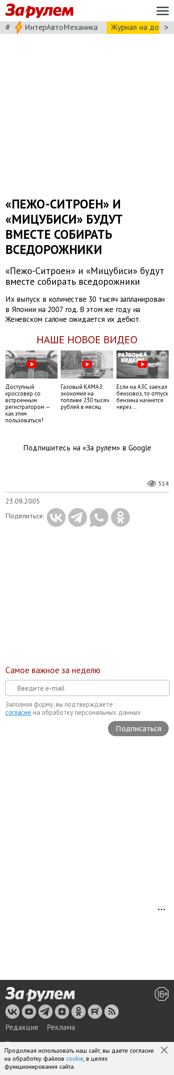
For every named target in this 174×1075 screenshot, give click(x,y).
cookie (74, 1058)
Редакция (21, 1027)
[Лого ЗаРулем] (39, 11)
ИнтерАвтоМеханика (61, 27)
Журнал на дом (137, 27)
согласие (18, 712)
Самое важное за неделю (52, 670)
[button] (165, 1050)
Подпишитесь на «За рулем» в (87, 448)
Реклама (61, 1027)
